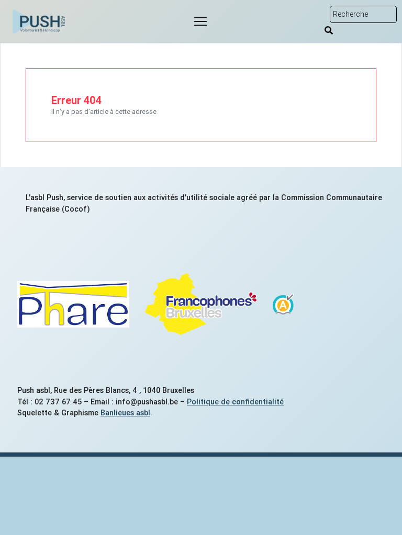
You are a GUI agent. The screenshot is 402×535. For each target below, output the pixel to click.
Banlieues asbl (125, 412)
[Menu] (200, 21)
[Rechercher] (328, 30)
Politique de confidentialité (235, 401)
